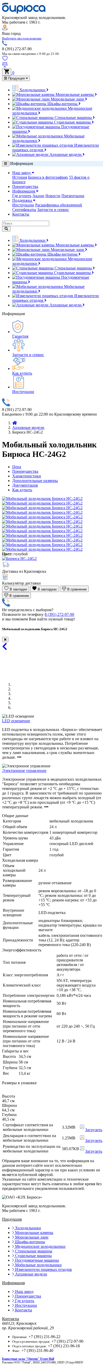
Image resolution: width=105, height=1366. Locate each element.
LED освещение (16, 721)
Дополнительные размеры (35, 480)
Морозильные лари (67, 99)
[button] (22, 38)
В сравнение (76, 589)
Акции (38, 196)
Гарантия (20, 336)
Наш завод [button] (22, 172)
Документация (25, 485)
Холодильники (32, 90)
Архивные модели (65, 154)
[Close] (5, 639)
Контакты (20, 214)
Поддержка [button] (22, 200)
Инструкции (23, 205)
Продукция (16, 78)
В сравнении (18, 596)
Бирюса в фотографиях (48, 177)
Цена (16, 467)
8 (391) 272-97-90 (59, 614)
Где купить (21, 196)
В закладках (47, 589)
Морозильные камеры (75, 94)
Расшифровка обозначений (58, 205)
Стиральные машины (73, 117)
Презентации (72, 196)
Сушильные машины (72, 122)
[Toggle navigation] (5, 163)
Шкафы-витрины (62, 104)
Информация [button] (24, 191)
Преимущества (25, 186)
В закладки (18, 589)
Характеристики (26, 476)
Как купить (22, 373)
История (19, 177)
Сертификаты (24, 209)
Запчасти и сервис (53, 209)
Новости (52, 196)
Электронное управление (24, 770)
